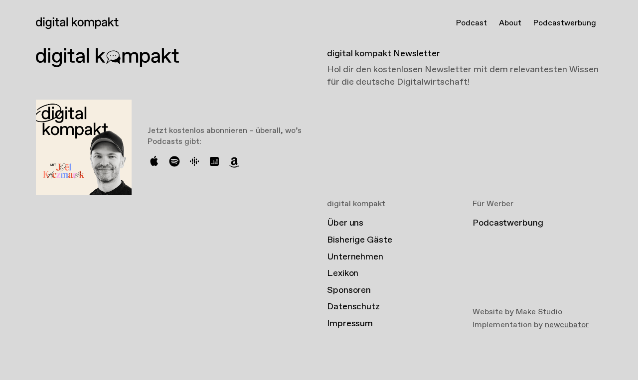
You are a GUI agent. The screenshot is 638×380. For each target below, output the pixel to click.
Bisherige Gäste (359, 240)
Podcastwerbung (564, 23)
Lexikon (342, 273)
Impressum (350, 324)
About (510, 23)
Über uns (345, 223)
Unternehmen (355, 257)
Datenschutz (353, 307)
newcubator (567, 325)
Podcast (471, 23)
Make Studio (539, 312)
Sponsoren (349, 290)
